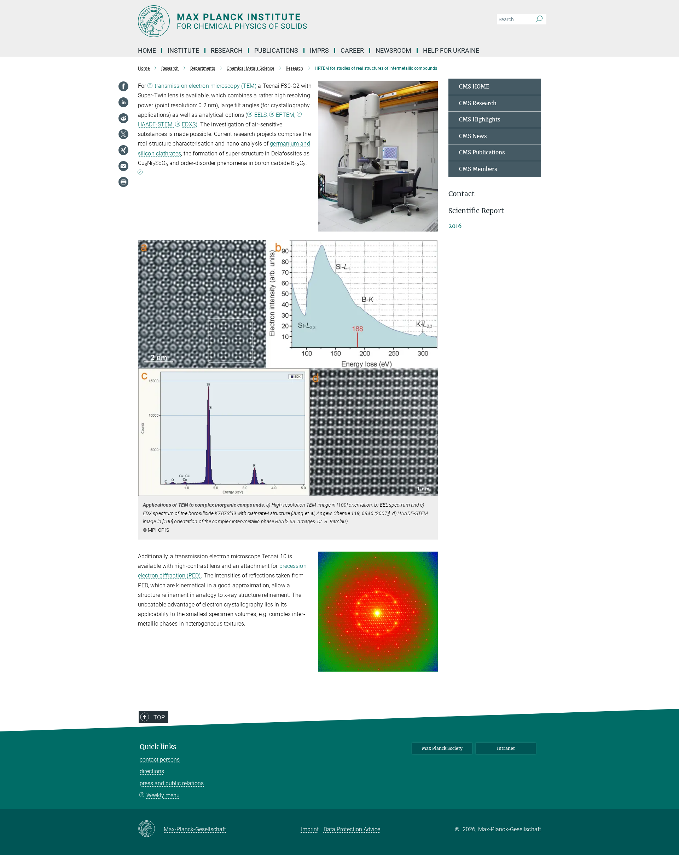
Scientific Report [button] (476, 211)
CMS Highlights (479, 119)
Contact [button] (461, 194)
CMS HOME (474, 86)
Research (227, 50)
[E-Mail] (123, 166)
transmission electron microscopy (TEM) (205, 85)
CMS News (473, 136)
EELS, (261, 115)
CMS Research (478, 103)
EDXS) (189, 124)
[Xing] (123, 150)
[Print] (123, 182)
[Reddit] (123, 118)
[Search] (539, 19)
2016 (455, 225)
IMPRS (319, 50)
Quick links (158, 747)
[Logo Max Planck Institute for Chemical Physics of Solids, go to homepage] (270, 21)
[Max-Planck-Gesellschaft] (151, 829)
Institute (183, 50)
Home (147, 50)
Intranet (506, 748)
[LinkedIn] (123, 102)
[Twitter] (123, 134)
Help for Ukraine (451, 50)
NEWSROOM (393, 50)
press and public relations (172, 783)
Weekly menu (163, 795)
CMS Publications (482, 152)
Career (352, 50)
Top (159, 717)
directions (152, 771)
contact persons (160, 759)
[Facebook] (123, 86)
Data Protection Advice (352, 829)
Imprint (310, 829)
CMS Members (478, 169)
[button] (431, 226)
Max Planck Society (442, 748)
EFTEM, (285, 115)
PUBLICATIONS (276, 50)
